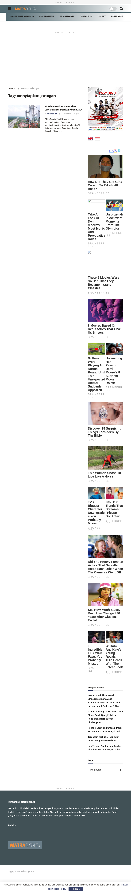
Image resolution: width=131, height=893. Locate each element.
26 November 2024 (67, 114)
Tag (17, 88)
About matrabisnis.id (22, 16)
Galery (102, 16)
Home (10, 88)
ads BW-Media (46, 16)
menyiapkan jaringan (30, 88)
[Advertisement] (65, 62)
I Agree (76, 889)
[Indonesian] (97, 139)
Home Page (117, 16)
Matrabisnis (52, 114)
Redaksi (12, 825)
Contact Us (86, 16)
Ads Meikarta (67, 16)
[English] (90, 139)
